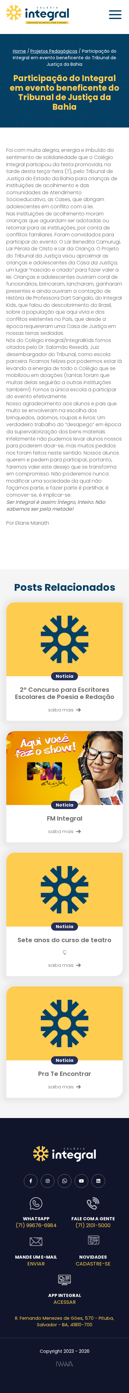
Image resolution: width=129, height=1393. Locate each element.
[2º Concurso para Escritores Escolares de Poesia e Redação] (64, 639)
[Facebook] (30, 1181)
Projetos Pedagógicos (53, 51)
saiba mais (61, 709)
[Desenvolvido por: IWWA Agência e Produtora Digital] (64, 1364)
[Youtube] (81, 1181)
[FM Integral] (64, 768)
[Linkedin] (98, 1181)
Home (19, 51)
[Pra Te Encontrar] (64, 1023)
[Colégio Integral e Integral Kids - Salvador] (37, 14)
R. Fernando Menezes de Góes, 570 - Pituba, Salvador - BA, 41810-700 (64, 1321)
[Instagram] (47, 1181)
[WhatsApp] (64, 1181)
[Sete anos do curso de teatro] (64, 890)
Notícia (64, 676)
